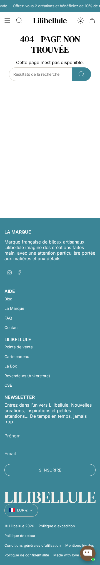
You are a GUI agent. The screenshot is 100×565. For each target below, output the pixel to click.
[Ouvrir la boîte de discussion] (88, 553)
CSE (8, 385)
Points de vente (18, 346)
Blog (8, 299)
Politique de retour (20, 536)
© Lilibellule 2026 (19, 526)
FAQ (8, 318)
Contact (11, 327)
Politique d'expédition (57, 526)
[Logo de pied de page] (50, 497)
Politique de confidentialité (26, 555)
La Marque (14, 308)
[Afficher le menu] (7, 20)
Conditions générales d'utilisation (32, 545)
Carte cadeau (16, 356)
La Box (10, 366)
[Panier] (92, 20)
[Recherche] (81, 74)
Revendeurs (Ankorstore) (27, 375)
